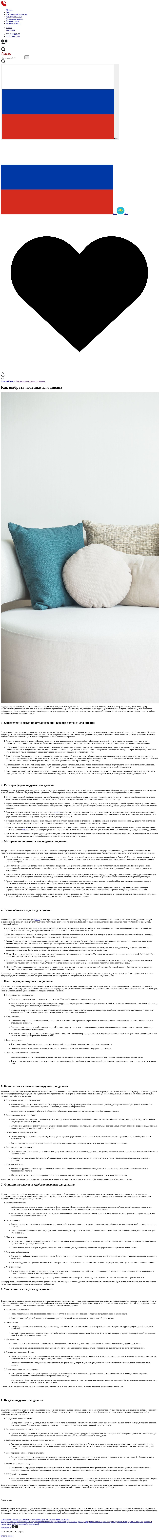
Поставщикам (18, 1519)
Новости (28, 1519)
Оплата (52, 1519)
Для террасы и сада (14, 17)
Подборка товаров (9, 1522)
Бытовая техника (13, 23)
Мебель (9, 10)
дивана (25, 829)
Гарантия (44, 1519)
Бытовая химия (12, 21)
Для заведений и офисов (16, 14)
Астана (9, 28)
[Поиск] (26, 57)
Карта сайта (6, 1527)
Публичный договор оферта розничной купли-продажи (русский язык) (97, 1522)
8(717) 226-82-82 (13, 34)
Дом (8, 12)
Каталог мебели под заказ (28, 1522)
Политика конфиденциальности (52, 1522)
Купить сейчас (7, 1536)
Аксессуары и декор (14, 19)
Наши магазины (62, 1519)
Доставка (36, 1519)
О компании (6, 1519)
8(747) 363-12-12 (13, 36)
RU (115, 138)
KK (126, 214)
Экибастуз (10, 30)
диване (57, 812)
